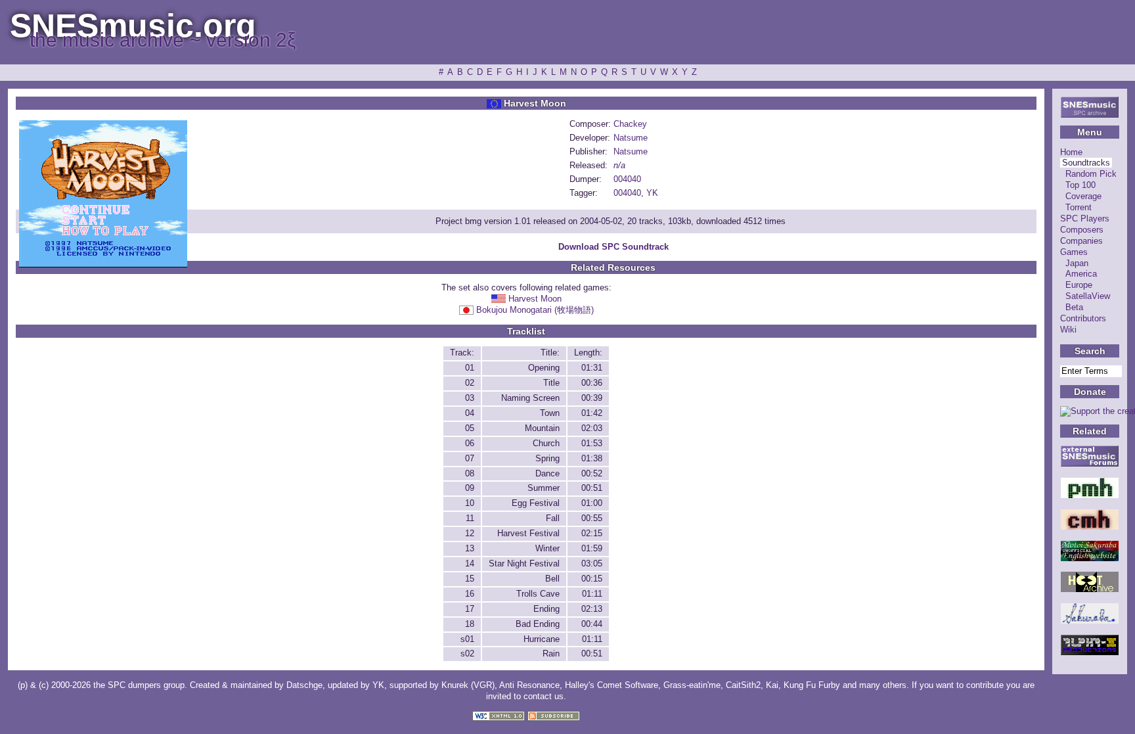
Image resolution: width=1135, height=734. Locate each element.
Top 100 (1080, 185)
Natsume (630, 138)
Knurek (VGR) (468, 685)
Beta (1074, 307)
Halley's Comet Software (611, 685)
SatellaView (1087, 296)
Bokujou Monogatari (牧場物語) (535, 310)
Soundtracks (1086, 163)
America (1081, 274)
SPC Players (1084, 218)
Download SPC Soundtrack (613, 247)
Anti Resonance (529, 685)
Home (1071, 152)
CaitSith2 (743, 685)
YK (652, 193)
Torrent (1078, 207)
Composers (1081, 230)
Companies (1081, 241)
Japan (1076, 263)
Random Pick (1091, 174)
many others (882, 685)
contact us (543, 696)
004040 (627, 179)
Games (1074, 252)
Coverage (1083, 196)
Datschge (304, 685)
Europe (1078, 285)
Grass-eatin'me (692, 685)
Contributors (1083, 318)
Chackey (630, 124)
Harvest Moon (535, 299)
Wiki (1068, 329)
